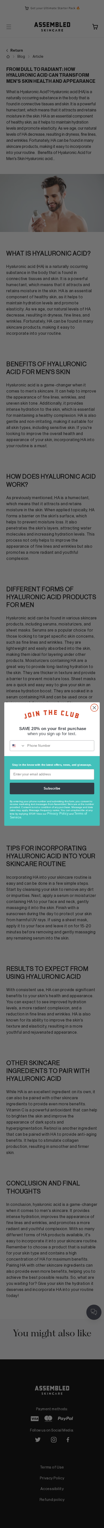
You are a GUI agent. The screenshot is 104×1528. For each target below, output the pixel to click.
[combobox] (17, 746)
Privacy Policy (58, 813)
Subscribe (52, 788)
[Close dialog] (94, 707)
